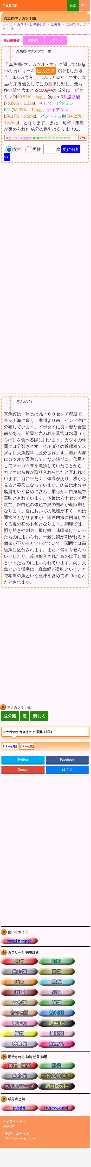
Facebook (67, 759)
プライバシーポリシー (19, 1139)
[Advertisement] (40, 627)
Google (23, 769)
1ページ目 (10, 746)
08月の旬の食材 (56, 1108)
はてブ (67, 769)
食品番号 (19, 1108)
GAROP (10, 5)
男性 (36, 149)
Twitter (23, 759)
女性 (17, 149)
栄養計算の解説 (19, 941)
